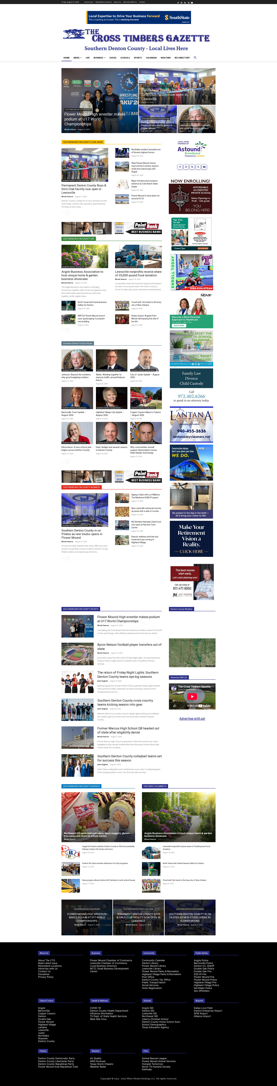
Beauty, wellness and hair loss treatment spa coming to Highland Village (144, 539)
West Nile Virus (98, 1019)
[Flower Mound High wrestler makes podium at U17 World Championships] (99, 100)
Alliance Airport (202, 1016)
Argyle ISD (148, 1007)
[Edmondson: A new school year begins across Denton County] (77, 433)
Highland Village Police (206, 985)
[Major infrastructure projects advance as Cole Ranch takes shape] (122, 184)
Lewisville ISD (149, 1013)
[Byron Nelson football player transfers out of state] (77, 654)
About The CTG (46, 960)
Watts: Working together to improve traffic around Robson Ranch (110, 377)
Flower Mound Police (205, 979)
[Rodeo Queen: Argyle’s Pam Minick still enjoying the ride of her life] (122, 319)
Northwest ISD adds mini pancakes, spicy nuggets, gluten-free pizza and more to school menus (97, 834)
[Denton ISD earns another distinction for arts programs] (70, 869)
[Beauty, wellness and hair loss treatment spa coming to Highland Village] (122, 540)
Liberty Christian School (155, 1019)
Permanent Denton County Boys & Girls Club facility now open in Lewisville (83, 189)
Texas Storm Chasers (101, 1063)
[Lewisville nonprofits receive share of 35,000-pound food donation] (138, 256)
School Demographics (154, 1024)
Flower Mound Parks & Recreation (160, 971)
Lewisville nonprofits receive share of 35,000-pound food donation (138, 273)
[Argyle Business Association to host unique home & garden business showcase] (84, 256)
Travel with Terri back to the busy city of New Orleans (184, 880)
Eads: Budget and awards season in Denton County (111, 448)
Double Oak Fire (203, 971)
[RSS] (185, 2)
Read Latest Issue (47, 963)
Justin (41, 1032)
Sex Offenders (201, 990)
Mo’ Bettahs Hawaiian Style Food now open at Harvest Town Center (146, 525)
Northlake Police (203, 988)
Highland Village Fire (205, 982)
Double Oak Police (204, 968)
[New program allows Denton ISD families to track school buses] (70, 886)
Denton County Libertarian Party (56, 1061)
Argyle (41, 1007)
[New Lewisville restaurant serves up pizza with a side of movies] (122, 512)
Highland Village (47, 1024)
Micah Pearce (67, 196)
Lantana (42, 1027)
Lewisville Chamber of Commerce (108, 963)
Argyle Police (201, 960)
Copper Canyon (46, 1013)
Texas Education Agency (155, 1027)
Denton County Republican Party (56, 1063)
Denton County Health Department (109, 1010)
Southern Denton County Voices (193, 121)
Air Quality (95, 1058)
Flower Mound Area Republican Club (58, 1066)
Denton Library (150, 963)
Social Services (150, 985)
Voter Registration (152, 988)
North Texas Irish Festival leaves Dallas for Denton (183, 863)
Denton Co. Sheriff (204, 965)
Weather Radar (98, 1066)
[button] (195, 57)
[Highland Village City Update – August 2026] (112, 398)
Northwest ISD (150, 1016)
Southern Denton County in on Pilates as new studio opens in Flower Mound (81, 534)
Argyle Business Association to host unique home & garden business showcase (82, 275)
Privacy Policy (46, 976)
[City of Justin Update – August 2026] (146, 360)
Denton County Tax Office (156, 979)
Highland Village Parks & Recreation (161, 974)
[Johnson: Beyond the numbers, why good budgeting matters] (196, 119)
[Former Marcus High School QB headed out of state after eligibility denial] (77, 737)
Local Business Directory (103, 965)
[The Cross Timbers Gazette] (138, 39)
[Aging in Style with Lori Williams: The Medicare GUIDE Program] (122, 498)
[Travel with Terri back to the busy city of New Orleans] (122, 306)
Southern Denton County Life (78, 239)
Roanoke (43, 1038)
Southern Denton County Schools (81, 786)
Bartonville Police (203, 963)
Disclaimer (43, 974)
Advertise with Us (48, 968)
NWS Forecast (97, 1061)
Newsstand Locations (50, 965)
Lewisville (43, 1030)
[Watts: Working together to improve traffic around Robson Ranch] (112, 360)
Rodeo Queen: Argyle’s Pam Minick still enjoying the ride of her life (145, 319)
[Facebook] (178, 2)
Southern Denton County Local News (157, 86)
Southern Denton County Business (155, 118)
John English (102, 681)
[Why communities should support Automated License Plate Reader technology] (146, 433)
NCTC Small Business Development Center (109, 970)
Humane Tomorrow (152, 1063)
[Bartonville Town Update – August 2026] (77, 398)
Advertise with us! (192, 718)
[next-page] (68, 213)
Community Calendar (153, 960)
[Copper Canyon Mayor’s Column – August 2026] (146, 398)
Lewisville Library (151, 968)
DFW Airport (201, 1013)
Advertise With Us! (179, 677)
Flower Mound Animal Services (159, 1061)
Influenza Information (101, 1013)
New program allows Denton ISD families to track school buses (108, 880)
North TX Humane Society (156, 1066)
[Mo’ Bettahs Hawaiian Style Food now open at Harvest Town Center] (122, 525)
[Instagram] (181, 2)
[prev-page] (63, 213)
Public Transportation (153, 982)
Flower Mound (46, 1021)
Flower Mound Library (154, 965)
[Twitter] (188, 2)
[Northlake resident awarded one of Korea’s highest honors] (122, 153)
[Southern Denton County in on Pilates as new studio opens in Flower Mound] (84, 510)
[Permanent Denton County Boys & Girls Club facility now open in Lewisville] (177, 86)
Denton (42, 1016)
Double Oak (44, 1019)
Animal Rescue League (154, 1058)
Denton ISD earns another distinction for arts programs (105, 863)
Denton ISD (148, 1010)
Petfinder (147, 1069)
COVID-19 (95, 1007)
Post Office (148, 976)
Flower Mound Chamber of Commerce (111, 960)
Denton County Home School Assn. (161, 1021)
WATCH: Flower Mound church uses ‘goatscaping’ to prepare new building (91, 319)
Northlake (43, 1035)
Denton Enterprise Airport (208, 1010)
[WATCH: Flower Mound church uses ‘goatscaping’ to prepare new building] (68, 319)
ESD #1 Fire (200, 974)
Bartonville (44, 1010)
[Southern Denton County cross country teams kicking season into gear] (77, 710)
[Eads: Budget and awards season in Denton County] (112, 433)
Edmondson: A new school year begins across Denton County (76, 448)
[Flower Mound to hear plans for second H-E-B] (122, 199)
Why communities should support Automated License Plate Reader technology (143, 450)
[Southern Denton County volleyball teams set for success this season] (77, 765)
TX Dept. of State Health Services (108, 1016)
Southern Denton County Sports (78, 110)
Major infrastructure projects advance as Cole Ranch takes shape (144, 184)
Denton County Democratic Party (56, 1058)
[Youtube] (192, 2)
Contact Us (44, 971)
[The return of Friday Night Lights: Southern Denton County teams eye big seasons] (77, 682)
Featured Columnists (155, 786)
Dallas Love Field (203, 1007)
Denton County (46, 1041)
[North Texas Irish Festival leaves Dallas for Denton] (68, 306)
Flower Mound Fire (204, 976)
